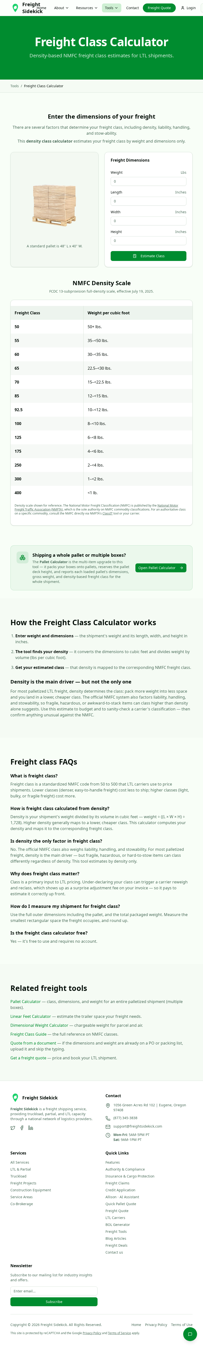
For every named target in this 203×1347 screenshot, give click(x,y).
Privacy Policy (156, 1324)
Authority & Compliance (125, 1169)
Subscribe (54, 1301)
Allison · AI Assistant (122, 1197)
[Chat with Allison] (190, 1334)
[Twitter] (12, 1127)
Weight (117, 172)
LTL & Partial (20, 1169)
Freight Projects (23, 1183)
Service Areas (21, 1197)
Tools (109, 7)
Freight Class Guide (28, 1034)
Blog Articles (115, 1238)
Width (116, 212)
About (59, 7)
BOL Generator (117, 1224)
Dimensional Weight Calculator (39, 1025)
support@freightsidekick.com (137, 1126)
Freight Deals (116, 1245)
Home (41, 7)
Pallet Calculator (25, 1001)
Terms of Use (182, 1324)
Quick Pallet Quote (120, 1203)
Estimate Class (153, 256)
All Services (19, 1162)
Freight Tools (116, 1231)
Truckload (18, 1176)
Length (116, 192)
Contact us (114, 1252)
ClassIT (107, 513)
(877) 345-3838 (125, 1117)
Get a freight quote (28, 1058)
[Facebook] (21, 1127)
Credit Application (120, 1190)
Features (112, 1162)
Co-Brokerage (21, 1203)
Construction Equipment (30, 1190)
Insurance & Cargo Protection (129, 1176)
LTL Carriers (115, 1217)
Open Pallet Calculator (157, 567)
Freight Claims (117, 1183)
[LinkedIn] (30, 1127)
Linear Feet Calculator (30, 1016)
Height (116, 232)
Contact (132, 7)
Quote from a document (33, 1043)
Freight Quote (159, 7)
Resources (84, 7)
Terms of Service (119, 1333)
